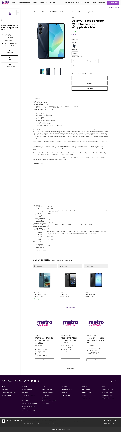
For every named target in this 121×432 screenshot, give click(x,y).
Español (117, 7)
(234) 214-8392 (67, 347)
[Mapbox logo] (1, 20)
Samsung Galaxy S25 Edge (99, 157)
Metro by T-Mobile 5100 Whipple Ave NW (53, 12)
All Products (70, 12)
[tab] (37, 98)
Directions (10, 52)
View (44, 360)
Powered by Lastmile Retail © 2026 (61, 429)
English (112, 7)
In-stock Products (10, 66)
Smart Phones (79, 12)
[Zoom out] (18, 14)
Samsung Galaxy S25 (60, 157)
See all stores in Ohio (70, 372)
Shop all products (70, 307)
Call (10, 59)
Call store (89, 83)
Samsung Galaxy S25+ (71, 157)
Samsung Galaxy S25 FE (83, 157)
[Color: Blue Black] (74, 46)
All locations (36, 12)
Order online (89, 88)
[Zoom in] (18, 11)
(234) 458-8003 (41, 352)
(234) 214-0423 (92, 350)
